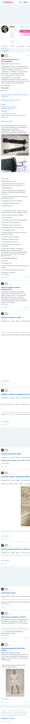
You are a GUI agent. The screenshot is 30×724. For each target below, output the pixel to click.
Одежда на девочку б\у (8, 108)
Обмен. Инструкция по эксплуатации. (10, 60)
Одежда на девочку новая (8, 106)
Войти (25, 2)
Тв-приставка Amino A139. (8, 113)
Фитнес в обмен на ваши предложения (10, 288)
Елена (6, 54)
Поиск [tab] (13, 46)
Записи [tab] (6, 46)
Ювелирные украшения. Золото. (10, 100)
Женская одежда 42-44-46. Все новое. (13, 649)
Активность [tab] (21, 46)
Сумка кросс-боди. (6, 121)
